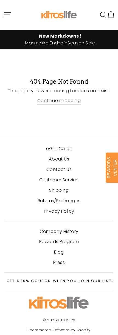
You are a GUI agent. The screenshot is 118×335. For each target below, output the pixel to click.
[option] (59, 40)
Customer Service (58, 180)
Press (59, 262)
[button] (111, 15)
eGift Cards (59, 148)
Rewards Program (59, 241)
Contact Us (59, 169)
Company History (59, 231)
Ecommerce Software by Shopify (59, 330)
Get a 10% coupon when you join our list (59, 280)
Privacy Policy (59, 211)
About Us (59, 159)
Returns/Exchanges (59, 201)
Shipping (59, 190)
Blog (59, 252)
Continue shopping (59, 100)
